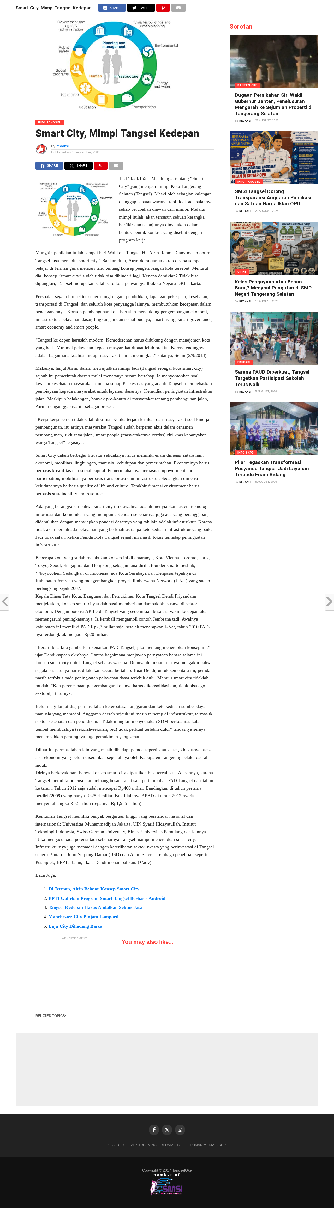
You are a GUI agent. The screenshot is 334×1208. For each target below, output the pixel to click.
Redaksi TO (170, 1145)
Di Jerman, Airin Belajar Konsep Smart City (94, 888)
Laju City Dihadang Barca (75, 926)
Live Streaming (142, 1145)
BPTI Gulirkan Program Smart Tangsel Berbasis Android (107, 898)
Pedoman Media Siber (205, 1145)
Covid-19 (116, 1145)
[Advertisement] (74, 975)
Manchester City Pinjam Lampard (83, 916)
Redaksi (245, 120)
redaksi (63, 146)
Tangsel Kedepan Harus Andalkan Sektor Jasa (95, 907)
